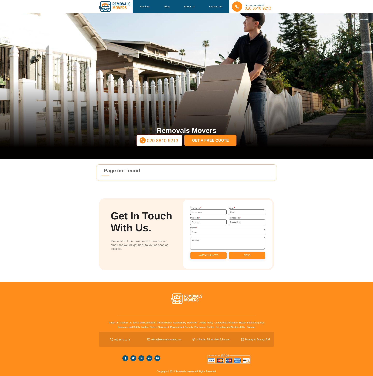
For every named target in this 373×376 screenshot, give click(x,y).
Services (145, 6)
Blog (167, 6)
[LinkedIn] (149, 358)
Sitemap (251, 327)
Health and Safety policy (251, 322)
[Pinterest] (157, 358)
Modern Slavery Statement (155, 327)
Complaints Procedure (226, 322)
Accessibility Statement (185, 322)
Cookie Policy (206, 322)
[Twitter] (133, 358)
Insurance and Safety (129, 327)
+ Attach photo (208, 255)
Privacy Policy (164, 322)
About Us (189, 6)
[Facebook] (125, 358)
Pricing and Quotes (204, 327)
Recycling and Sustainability (230, 327)
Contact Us (215, 6)
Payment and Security (181, 327)
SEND (247, 255)
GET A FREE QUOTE (210, 140)
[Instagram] (141, 358)
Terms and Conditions (144, 322)
